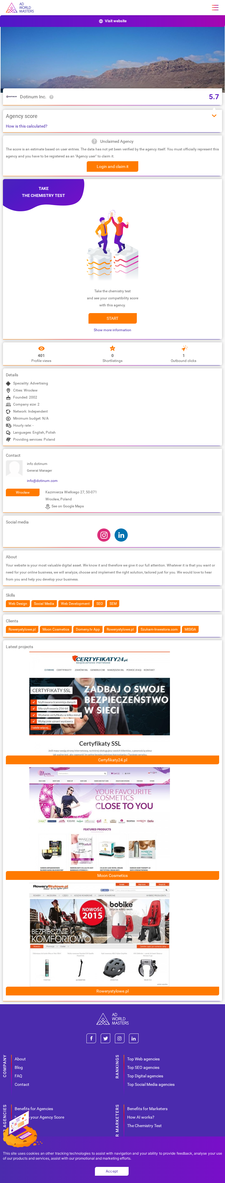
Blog (19, 1067)
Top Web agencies (143, 1059)
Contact (22, 1084)
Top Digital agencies (145, 1076)
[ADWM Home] (112, 1015)
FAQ (18, 1076)
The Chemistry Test (144, 1125)
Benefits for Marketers (147, 1108)
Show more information (112, 330)
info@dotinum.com (42, 481)
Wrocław (23, 492)
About (20, 1059)
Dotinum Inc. (33, 96)
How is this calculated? (26, 126)
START (112, 318)
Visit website (116, 21)
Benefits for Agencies (34, 1108)
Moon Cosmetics (112, 875)
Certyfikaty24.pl (112, 760)
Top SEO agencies (143, 1067)
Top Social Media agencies (151, 1084)
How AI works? (140, 1117)
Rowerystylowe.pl (112, 991)
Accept (112, 1171)
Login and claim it (113, 166)
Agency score (22, 116)
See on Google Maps (68, 506)
